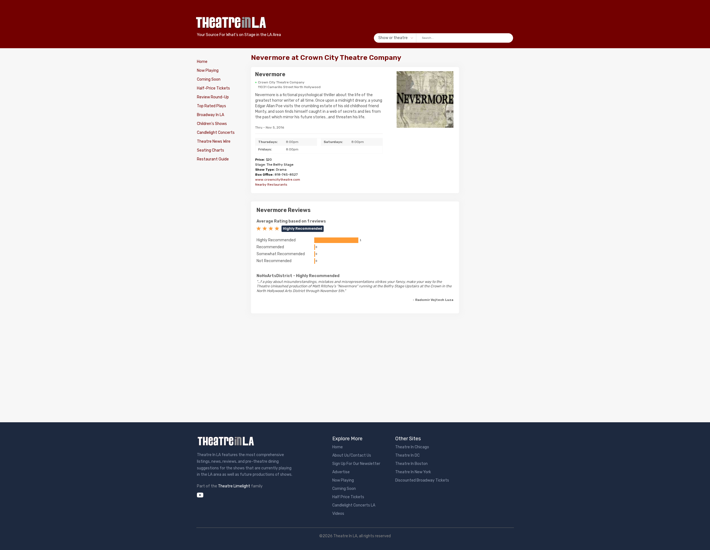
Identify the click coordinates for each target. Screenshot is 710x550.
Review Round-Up (213, 97)
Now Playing (208, 70)
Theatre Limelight (234, 486)
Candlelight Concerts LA (353, 505)
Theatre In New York (413, 472)
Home (202, 61)
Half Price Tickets (348, 497)
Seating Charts (210, 150)
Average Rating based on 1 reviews (291, 221)
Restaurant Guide (213, 159)
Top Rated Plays (211, 106)
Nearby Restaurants (271, 184)
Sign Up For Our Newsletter (356, 463)
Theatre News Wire (213, 141)
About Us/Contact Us (351, 455)
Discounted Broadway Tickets (422, 480)
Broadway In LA (210, 114)
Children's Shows (212, 123)
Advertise (341, 472)
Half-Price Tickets (213, 88)
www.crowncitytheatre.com (277, 179)
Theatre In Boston (411, 463)
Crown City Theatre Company (281, 82)
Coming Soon (208, 79)
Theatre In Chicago (412, 447)
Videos (338, 513)
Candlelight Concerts (216, 132)
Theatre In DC (407, 455)
